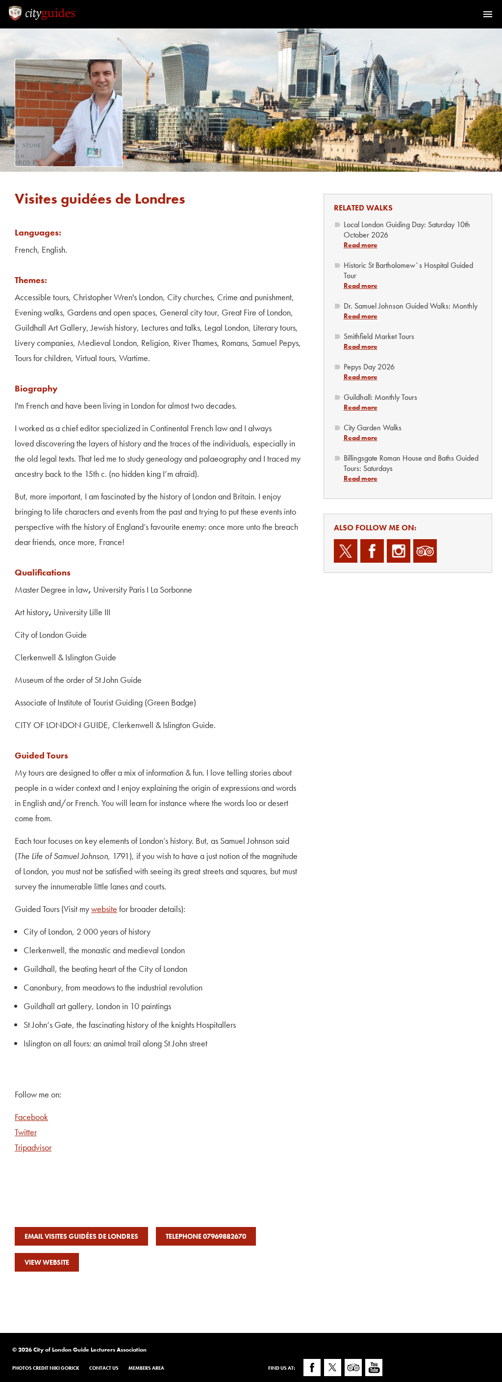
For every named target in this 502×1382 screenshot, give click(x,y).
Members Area (146, 1368)
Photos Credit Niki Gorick (45, 1368)
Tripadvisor (33, 1147)
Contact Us (104, 1368)
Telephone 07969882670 (206, 1236)
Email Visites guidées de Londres (81, 1236)
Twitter (26, 1132)
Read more (360, 244)
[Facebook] (372, 551)
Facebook (31, 1116)
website (104, 908)
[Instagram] (398, 551)
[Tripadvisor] (425, 551)
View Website (47, 1262)
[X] (345, 551)
